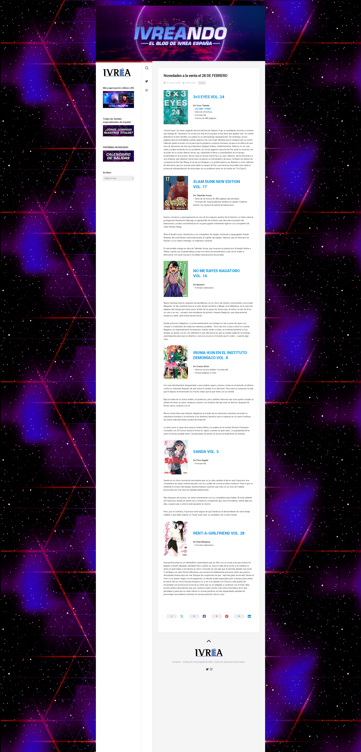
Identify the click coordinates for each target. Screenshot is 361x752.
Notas (202, 83)
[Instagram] (146, 90)
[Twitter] (146, 81)
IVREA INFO (190, 83)
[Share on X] (175, 616)
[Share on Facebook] (197, 616)
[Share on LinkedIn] (242, 616)
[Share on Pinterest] (220, 616)
